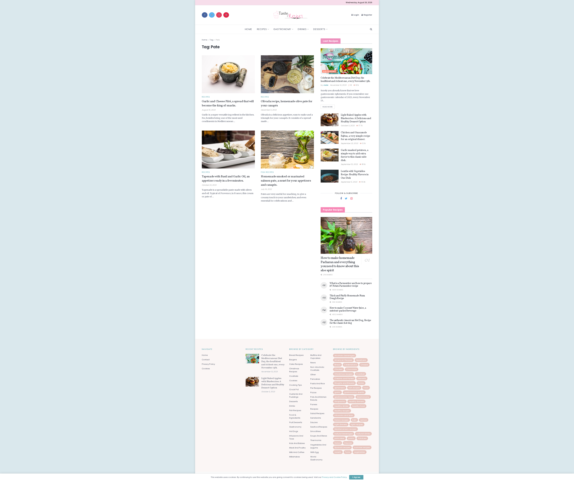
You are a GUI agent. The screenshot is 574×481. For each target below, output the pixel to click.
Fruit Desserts (295, 422)
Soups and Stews (318, 435)
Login (356, 14)
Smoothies (315, 431)
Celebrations (350, 364)
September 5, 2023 (349, 182)
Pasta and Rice (317, 383)
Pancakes (315, 379)
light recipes (357, 424)
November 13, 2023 (338, 85)
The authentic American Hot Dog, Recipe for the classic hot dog (350, 322)
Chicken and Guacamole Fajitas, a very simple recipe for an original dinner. (355, 136)
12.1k (364, 143)
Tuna (347, 452)
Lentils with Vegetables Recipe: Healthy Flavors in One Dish (355, 175)
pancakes (339, 438)
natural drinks (363, 433)
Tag (211, 40)
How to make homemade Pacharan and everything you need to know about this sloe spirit (340, 264)
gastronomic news (344, 397)
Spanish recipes (342, 447)
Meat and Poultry (297, 447)
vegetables (359, 452)
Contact (206, 359)
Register (367, 14)
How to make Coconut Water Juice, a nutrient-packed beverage (348, 309)
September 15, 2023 (349, 164)
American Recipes (343, 360)
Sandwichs (315, 417)
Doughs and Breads (344, 383)
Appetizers (361, 360)
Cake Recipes (296, 364)
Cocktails (293, 376)
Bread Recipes (296, 355)
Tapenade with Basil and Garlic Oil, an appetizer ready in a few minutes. (226, 178)
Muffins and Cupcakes (315, 357)
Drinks (302, 29)
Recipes (262, 29)
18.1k (363, 164)
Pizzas (313, 392)
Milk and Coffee (296, 452)
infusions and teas (344, 415)
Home (248, 29)
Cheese (364, 364)
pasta (351, 438)
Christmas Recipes (294, 370)
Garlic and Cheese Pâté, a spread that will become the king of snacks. (228, 103)
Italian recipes (342, 420)
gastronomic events (354, 392)
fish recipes (354, 387)
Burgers (293, 359)
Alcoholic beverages (345, 355)
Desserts (319, 29)
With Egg (314, 452)
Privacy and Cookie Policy (334, 477)
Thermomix (315, 440)
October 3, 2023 (347, 125)
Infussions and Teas (296, 437)
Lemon (363, 420)
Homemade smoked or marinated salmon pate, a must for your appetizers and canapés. (286, 180)
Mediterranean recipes (346, 429)
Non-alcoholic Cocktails (317, 369)
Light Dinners (341, 424)
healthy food (358, 406)
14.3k (363, 182)
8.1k (357, 85)
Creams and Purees (344, 378)
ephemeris (340, 387)
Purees (313, 404)
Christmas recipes (344, 374)
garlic (337, 392)
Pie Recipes (316, 388)
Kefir (354, 420)
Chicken (339, 369)
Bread (338, 364)
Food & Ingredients (294, 416)
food (366, 387)
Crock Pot (294, 389)
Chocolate (351, 369)
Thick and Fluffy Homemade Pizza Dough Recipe (347, 297)
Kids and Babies (297, 443)
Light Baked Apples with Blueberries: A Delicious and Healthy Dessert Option (356, 118)
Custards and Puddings (295, 395)
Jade (325, 85)
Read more (328, 107)
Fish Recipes (267, 172)
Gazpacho (340, 401)
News (313, 362)
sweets (338, 452)
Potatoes (362, 438)
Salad (338, 443)
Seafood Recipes (318, 426)
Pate (218, 40)
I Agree (356, 477)
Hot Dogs (293, 431)
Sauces (314, 422)
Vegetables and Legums (318, 446)
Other (313, 374)
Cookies (206, 368)
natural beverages (344, 433)
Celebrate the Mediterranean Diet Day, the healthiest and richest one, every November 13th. (345, 79)
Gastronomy (282, 29)
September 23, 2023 (349, 143)
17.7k (360, 125)
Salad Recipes (317, 413)
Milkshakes (294, 456)
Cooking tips (295, 385)
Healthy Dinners (356, 401)
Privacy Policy (208, 364)
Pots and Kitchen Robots (318, 398)
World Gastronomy (316, 458)
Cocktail (360, 374)
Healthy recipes (342, 410)
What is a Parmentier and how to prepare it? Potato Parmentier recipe (351, 285)
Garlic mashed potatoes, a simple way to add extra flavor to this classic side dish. (354, 155)
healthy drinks (341, 406)
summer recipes (362, 447)
